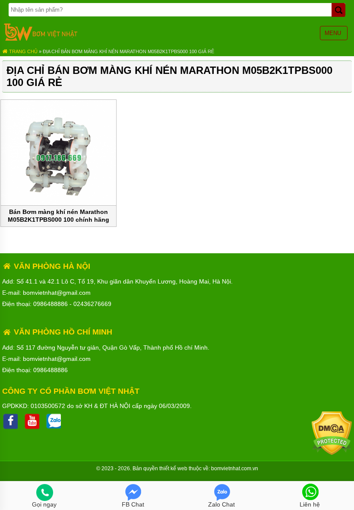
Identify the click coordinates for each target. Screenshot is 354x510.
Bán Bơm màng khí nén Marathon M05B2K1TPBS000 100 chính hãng (58, 215)
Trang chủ (23, 51)
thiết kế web (173, 468)
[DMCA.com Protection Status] (332, 452)
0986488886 (50, 303)
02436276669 (92, 303)
